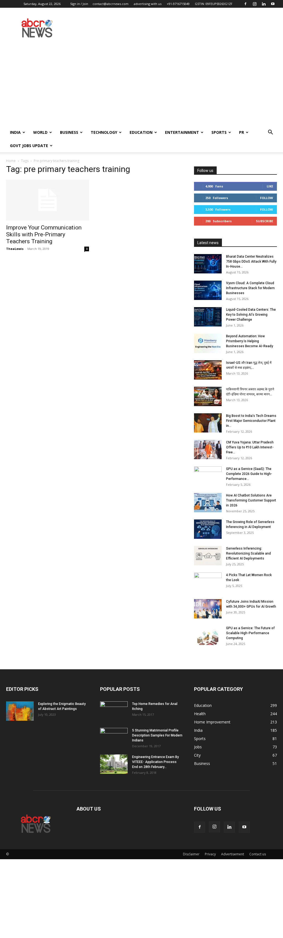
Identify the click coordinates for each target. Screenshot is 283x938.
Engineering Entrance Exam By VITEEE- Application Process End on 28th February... (155, 762)
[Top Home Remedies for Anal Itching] (114, 711)
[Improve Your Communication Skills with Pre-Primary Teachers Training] (47, 200)
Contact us (257, 854)
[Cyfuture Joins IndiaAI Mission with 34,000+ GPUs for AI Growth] (208, 608)
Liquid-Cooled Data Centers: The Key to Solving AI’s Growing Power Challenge (251, 315)
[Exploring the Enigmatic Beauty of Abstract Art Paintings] (20, 711)
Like (270, 186)
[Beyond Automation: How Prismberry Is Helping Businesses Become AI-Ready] (208, 343)
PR (241, 132)
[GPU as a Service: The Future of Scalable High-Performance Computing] (208, 635)
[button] (270, 132)
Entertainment (182, 132)
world (40, 132)
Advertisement (232, 854)
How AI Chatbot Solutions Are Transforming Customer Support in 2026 (251, 500)
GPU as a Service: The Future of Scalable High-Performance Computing (250, 633)
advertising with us (147, 4)
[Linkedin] (264, 4)
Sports (219, 132)
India (15, 132)
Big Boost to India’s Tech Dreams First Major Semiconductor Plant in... (251, 421)
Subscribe (264, 221)
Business (69, 132)
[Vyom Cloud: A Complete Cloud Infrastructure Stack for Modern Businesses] (208, 290)
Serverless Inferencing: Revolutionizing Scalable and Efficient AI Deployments (248, 553)
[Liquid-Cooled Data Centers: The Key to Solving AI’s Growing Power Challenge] (208, 316)
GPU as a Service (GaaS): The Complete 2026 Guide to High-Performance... (249, 474)
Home (11, 160)
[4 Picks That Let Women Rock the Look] (208, 582)
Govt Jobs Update (29, 145)
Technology (104, 132)
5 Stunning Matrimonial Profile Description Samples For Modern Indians (157, 735)
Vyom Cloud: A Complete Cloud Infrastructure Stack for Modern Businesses (250, 288)
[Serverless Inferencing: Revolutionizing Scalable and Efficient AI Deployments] (208, 555)
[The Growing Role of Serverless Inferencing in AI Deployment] (208, 529)
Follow (266, 198)
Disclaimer (191, 854)
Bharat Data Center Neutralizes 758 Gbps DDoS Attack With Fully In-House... (251, 261)
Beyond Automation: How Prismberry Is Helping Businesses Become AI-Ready (249, 341)
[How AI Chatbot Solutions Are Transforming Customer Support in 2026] (208, 502)
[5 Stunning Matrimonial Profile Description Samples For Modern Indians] (114, 737)
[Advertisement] (141, 84)
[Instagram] (254, 4)
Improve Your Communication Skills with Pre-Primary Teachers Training (44, 234)
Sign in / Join (79, 4)
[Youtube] (273, 4)
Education (141, 132)
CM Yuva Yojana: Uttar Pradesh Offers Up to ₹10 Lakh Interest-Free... (250, 447)
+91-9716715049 (178, 4)
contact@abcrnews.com (111, 4)
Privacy (210, 854)
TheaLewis (14, 249)
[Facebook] (245, 4)
